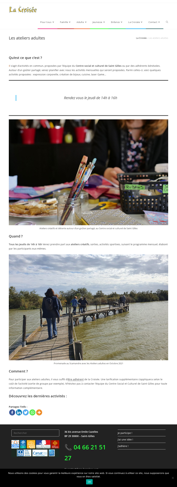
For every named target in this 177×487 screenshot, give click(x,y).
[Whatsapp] (32, 412)
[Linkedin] (19, 412)
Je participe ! (125, 433)
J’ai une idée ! (125, 439)
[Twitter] (26, 412)
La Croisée (141, 37)
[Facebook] (12, 412)
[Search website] (167, 22)
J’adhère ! (123, 446)
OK (89, 481)
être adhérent (76, 379)
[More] (39, 412)
